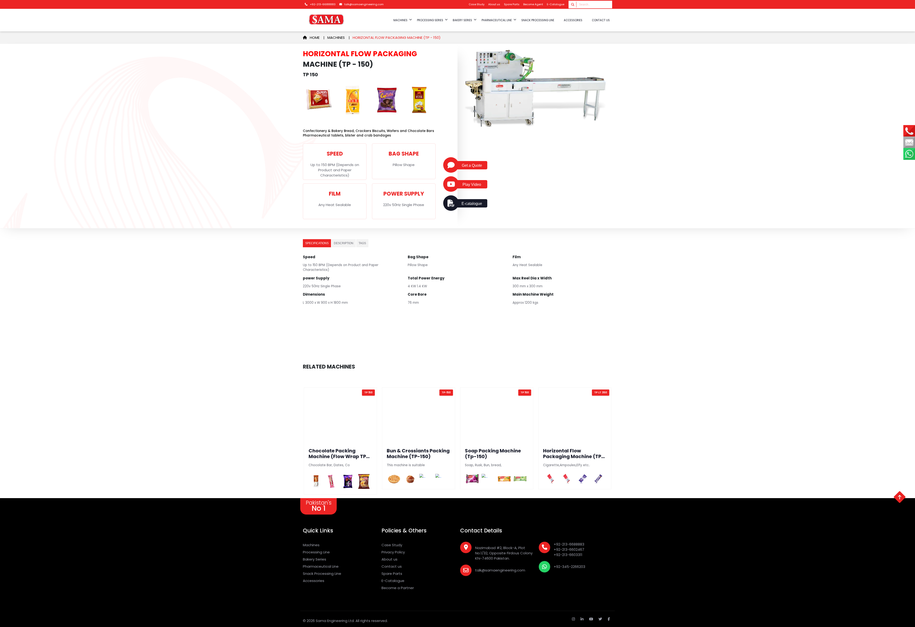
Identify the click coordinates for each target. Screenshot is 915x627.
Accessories (313, 580)
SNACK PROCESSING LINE (537, 20)
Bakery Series (314, 559)
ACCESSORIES (573, 20)
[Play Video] (451, 184)
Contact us (601, 20)
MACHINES (400, 20)
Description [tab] (343, 243)
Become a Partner (397, 587)
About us (494, 4)
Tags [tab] (362, 243)
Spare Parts (511, 4)
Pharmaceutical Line (321, 566)
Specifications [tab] (317, 243)
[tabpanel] (457, 284)
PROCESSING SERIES (430, 20)
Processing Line (316, 552)
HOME (316, 37)
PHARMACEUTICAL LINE (497, 20)
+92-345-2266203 (569, 566)
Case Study (476, 4)
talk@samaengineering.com (500, 570)
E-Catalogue (555, 4)
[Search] (572, 4)
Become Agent (533, 4)
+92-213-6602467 (569, 549)
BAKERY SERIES (462, 20)
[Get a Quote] (451, 165)
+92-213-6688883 (569, 544)
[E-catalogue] (451, 203)
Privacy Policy (393, 552)
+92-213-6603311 (568, 554)
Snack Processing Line (322, 573)
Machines (336, 37)
